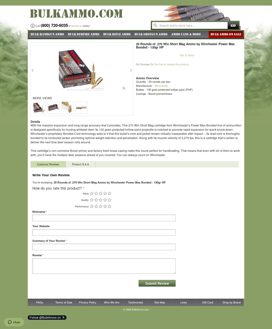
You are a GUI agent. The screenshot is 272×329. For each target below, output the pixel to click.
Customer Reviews (48, 164)
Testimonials (135, 302)
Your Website (41, 226)
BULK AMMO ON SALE (226, 34)
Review (37, 255)
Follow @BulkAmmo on (46, 317)
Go (233, 25)
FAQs (39, 302)
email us (77, 26)
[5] (109, 193)
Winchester (161, 86)
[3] (100, 193)
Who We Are (111, 302)
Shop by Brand (232, 302)
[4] (105, 193)
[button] (33, 70)
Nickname (38, 212)
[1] (92, 193)
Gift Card (207, 302)
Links (183, 302)
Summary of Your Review (48, 241)
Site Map (159, 302)
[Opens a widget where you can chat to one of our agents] (14, 322)
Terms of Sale (63, 302)
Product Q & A (80, 164)
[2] (96, 193)
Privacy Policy (87, 302)
